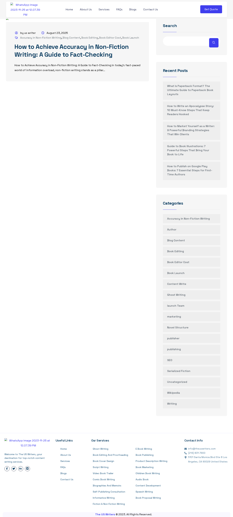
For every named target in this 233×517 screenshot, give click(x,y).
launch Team (175, 305)
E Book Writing (144, 448)
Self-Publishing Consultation (109, 491)
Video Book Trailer (103, 473)
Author (171, 229)
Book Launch (130, 37)
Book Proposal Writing (148, 497)
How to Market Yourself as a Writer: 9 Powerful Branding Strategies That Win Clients (191, 130)
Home (69, 9)
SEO (169, 360)
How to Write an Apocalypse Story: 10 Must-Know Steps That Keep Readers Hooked (190, 110)
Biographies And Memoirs (107, 485)
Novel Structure (177, 327)
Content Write (176, 284)
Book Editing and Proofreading (110, 454)
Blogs (132, 9)
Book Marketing (145, 467)
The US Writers (105, 514)
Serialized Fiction (178, 371)
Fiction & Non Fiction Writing (109, 503)
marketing (174, 316)
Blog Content (71, 37)
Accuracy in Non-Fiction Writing (40, 37)
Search (170, 25)
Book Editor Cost (110, 37)
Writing (172, 403)
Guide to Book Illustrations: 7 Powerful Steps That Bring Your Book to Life (188, 150)
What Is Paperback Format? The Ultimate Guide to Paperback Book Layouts (190, 90)
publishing (174, 349)
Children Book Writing (148, 473)
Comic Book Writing (104, 479)
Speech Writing (144, 491)
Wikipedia (173, 393)
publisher (173, 338)
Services (104, 9)
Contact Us (150, 9)
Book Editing (89, 37)
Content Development (148, 485)
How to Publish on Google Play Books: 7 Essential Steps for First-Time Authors (189, 170)
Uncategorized (177, 382)
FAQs (119, 9)
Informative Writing (104, 497)
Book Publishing (145, 454)
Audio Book (142, 479)
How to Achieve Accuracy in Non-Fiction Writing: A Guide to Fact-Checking (71, 51)
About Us (86, 9)
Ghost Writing (176, 295)
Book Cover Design (103, 461)
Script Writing (100, 467)
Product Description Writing (151, 461)
